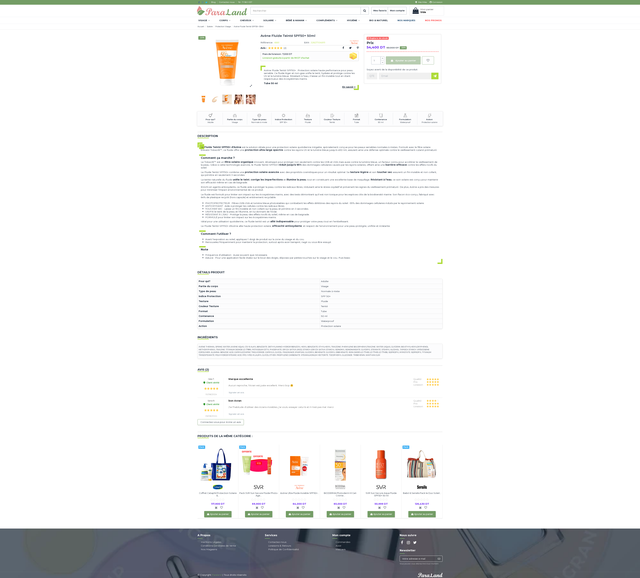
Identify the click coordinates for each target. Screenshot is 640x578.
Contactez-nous (227, 2)
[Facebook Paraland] (199, 2)
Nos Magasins (209, 549)
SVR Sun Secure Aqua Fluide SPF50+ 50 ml (381, 494)
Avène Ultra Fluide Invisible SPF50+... (299, 493)
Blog (213, 2)
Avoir (338, 545)
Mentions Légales (211, 542)
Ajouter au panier (405, 60)
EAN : (307, 42)
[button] (204, 20)
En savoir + (349, 87)
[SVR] (259, 486)
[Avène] (299, 486)
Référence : (267, 42)
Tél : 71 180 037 (245, 2)
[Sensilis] (422, 486)
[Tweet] (350, 47)
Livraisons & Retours (279, 545)
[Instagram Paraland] (202, 2)
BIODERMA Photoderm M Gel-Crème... (340, 494)
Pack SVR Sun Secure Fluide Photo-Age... (258, 494)
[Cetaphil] (218, 486)
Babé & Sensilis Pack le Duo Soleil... (422, 493)
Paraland (217, 575)
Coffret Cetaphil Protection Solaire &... (218, 494)
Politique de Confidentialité (283, 549)
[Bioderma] (340, 486)
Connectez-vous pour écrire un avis (220, 422)
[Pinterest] (358, 47)
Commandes (343, 542)
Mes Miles (422, 2)
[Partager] (343, 47)
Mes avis (341, 549)
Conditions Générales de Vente (218, 545)
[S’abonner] (439, 559)
